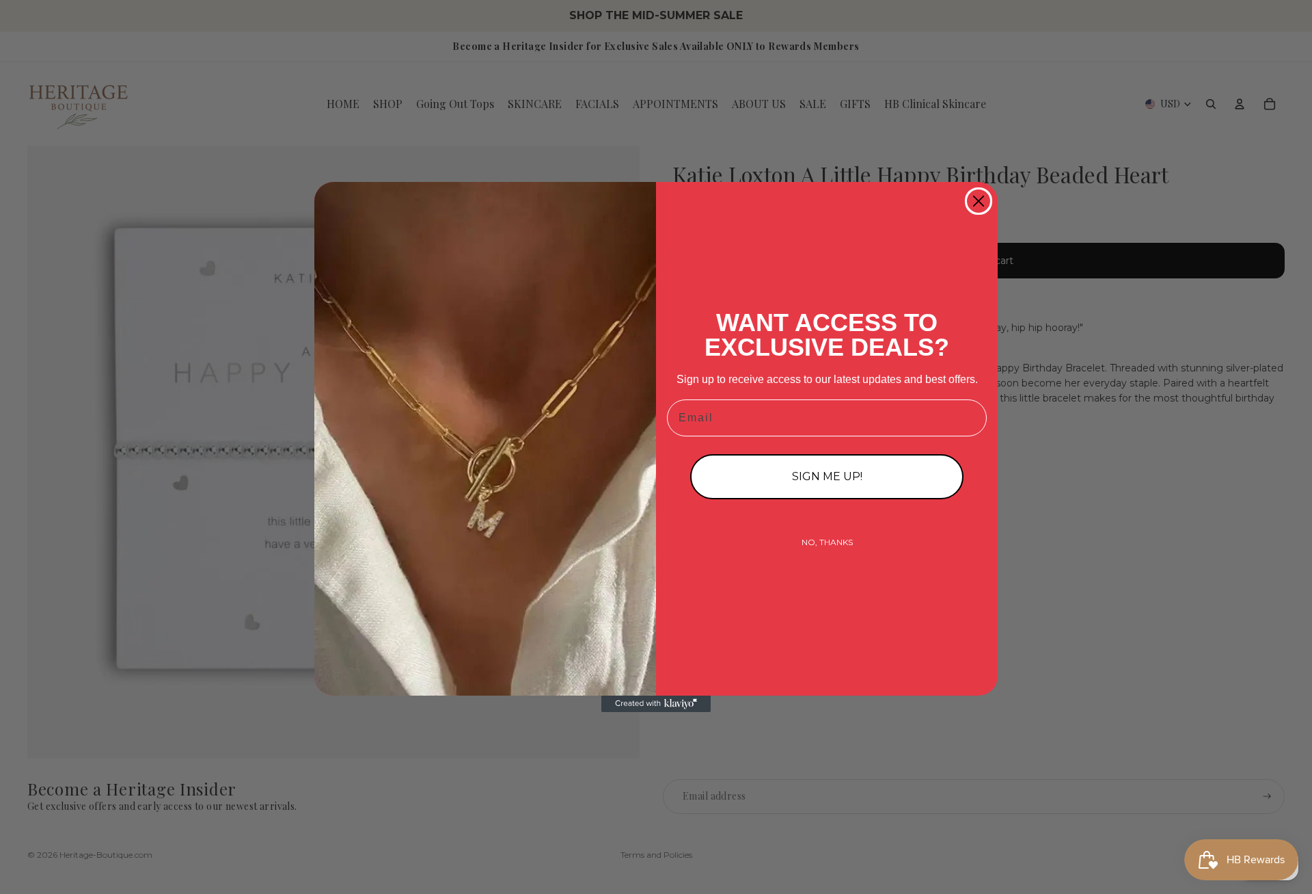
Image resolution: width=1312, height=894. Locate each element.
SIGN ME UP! (827, 476)
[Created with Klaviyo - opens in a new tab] (656, 704)
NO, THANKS (827, 542)
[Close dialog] (978, 201)
